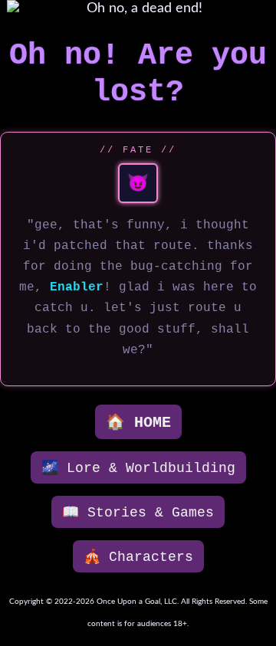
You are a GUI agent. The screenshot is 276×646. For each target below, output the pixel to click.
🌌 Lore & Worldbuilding (138, 468)
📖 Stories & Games (138, 512)
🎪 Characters (138, 557)
